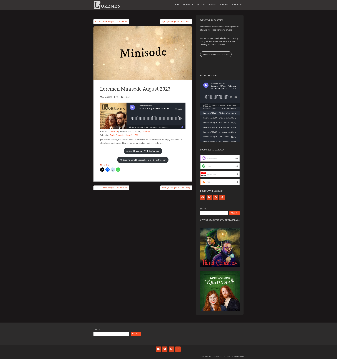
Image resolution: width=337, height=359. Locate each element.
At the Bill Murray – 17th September (143, 151)
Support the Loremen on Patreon (216, 54)
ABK (117, 97)
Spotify (129, 135)
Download (113, 131)
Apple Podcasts (117, 135)
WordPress (239, 356)
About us (201, 4)
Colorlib (222, 356)
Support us (237, 4)
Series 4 (126, 97)
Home (177, 4)
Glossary (212, 4)
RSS (136, 135)
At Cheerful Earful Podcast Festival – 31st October (143, 160)
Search (203, 208)
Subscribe (224, 4)
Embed (146, 131)
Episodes (186, 4)
